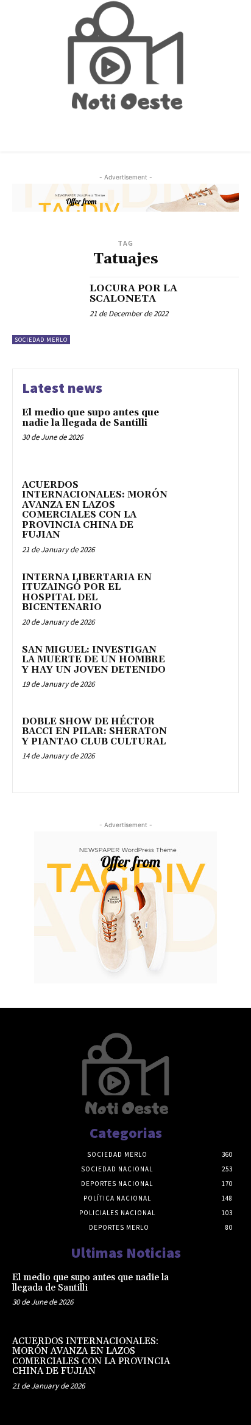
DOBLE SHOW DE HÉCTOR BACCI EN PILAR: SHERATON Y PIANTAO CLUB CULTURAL (94, 731)
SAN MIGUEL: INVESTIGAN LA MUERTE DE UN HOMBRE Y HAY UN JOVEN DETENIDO (94, 660)
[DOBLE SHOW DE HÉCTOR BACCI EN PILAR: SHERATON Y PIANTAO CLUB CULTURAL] (202, 741)
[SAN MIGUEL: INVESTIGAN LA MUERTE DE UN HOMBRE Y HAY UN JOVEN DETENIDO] (202, 669)
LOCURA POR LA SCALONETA (133, 293)
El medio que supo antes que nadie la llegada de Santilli (90, 418)
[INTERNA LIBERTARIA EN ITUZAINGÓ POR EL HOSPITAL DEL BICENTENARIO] (202, 597)
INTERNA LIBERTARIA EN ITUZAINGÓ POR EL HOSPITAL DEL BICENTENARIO (87, 593)
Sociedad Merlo (41, 340)
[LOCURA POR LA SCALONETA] (46, 311)
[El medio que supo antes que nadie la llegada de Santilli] (202, 432)
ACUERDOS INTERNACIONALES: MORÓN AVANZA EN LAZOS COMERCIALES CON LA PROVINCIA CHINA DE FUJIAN (95, 510)
